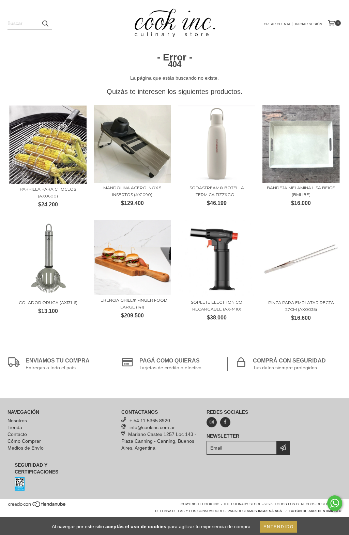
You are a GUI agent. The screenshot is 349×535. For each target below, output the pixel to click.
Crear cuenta (277, 24)
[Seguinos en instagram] (212, 422)
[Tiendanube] (37, 506)
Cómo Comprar (24, 441)
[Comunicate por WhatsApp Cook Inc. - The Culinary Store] (334, 503)
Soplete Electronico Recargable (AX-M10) (216, 306)
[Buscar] (45, 23)
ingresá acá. (270, 511)
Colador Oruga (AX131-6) (48, 302)
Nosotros (17, 420)
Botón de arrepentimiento (315, 511)
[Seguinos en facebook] (225, 422)
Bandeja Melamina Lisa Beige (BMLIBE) (301, 191)
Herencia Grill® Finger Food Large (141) (132, 304)
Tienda (14, 427)
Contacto (17, 434)
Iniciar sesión (308, 24)
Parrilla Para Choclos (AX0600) (48, 192)
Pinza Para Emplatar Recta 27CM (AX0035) (301, 306)
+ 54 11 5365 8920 (150, 420)
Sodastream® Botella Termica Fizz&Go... (216, 191)
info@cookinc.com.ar (152, 427)
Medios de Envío (25, 448)
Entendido (278, 526)
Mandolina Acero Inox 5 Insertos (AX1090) (132, 191)
